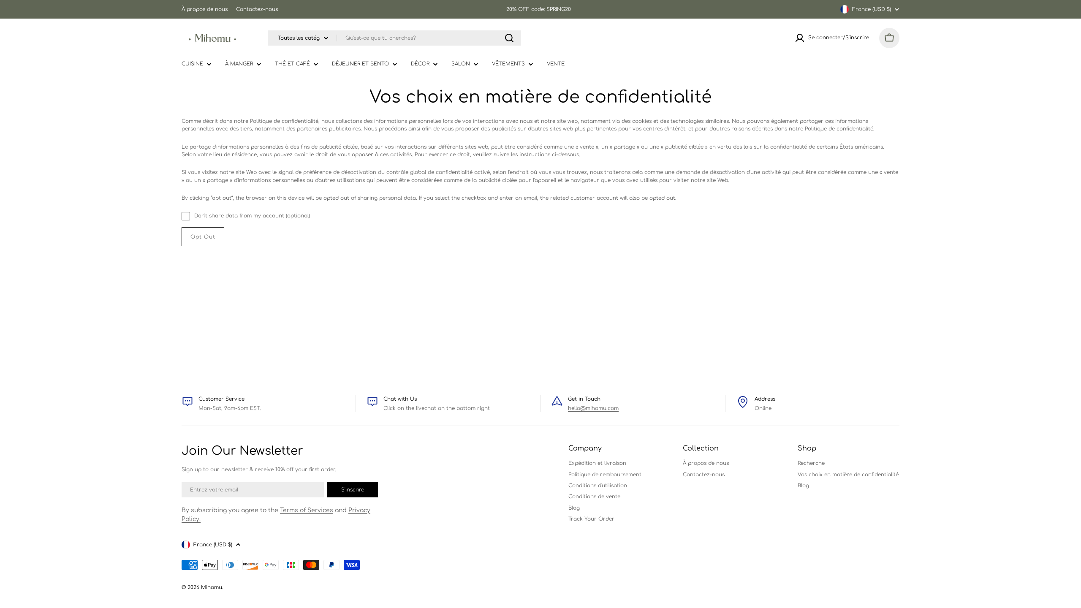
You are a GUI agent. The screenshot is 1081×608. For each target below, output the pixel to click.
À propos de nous (205, 9)
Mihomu (211, 587)
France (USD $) (871, 9)
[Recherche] (509, 38)
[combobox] (394, 38)
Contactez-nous (257, 9)
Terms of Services (306, 510)
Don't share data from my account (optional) (252, 216)
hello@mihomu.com (593, 408)
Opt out (202, 237)
